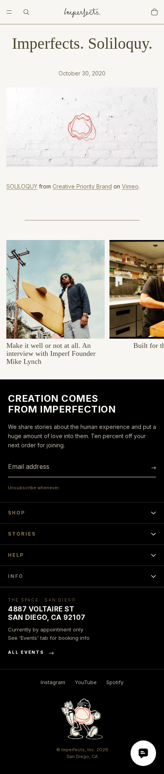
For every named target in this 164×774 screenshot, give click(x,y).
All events (31, 652)
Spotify (114, 682)
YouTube (86, 682)
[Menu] (9, 12)
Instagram (53, 682)
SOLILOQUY (21, 186)
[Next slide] (149, 303)
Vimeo (130, 186)
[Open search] (26, 12)
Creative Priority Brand (82, 186)
